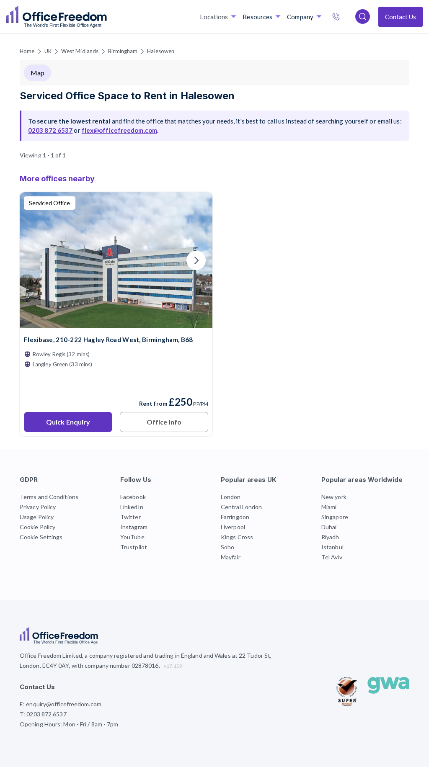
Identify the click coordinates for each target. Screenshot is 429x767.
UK (48, 51)
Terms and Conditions (49, 496)
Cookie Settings (41, 537)
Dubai (329, 526)
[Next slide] (196, 260)
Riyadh (330, 537)
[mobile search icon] (362, 16)
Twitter (130, 516)
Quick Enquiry (68, 422)
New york (333, 496)
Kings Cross (237, 537)
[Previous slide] (36, 260)
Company (300, 17)
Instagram (133, 526)
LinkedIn (131, 506)
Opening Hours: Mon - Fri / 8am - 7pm (69, 724)
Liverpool (233, 526)
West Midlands (79, 51)
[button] (214, 383)
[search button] (106, 16)
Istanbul (332, 547)
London (231, 496)
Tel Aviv (331, 557)
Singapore (334, 516)
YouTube (132, 537)
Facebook (133, 496)
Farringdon (235, 516)
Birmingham (122, 51)
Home (27, 51)
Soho (227, 547)
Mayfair (230, 557)
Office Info (164, 422)
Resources (257, 17)
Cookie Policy (37, 526)
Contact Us (400, 17)
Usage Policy (37, 516)
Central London (241, 506)
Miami (329, 506)
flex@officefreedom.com (119, 130)
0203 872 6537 (345, 17)
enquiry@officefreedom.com (63, 704)
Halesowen (160, 51)
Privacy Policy (38, 506)
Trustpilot (133, 547)
